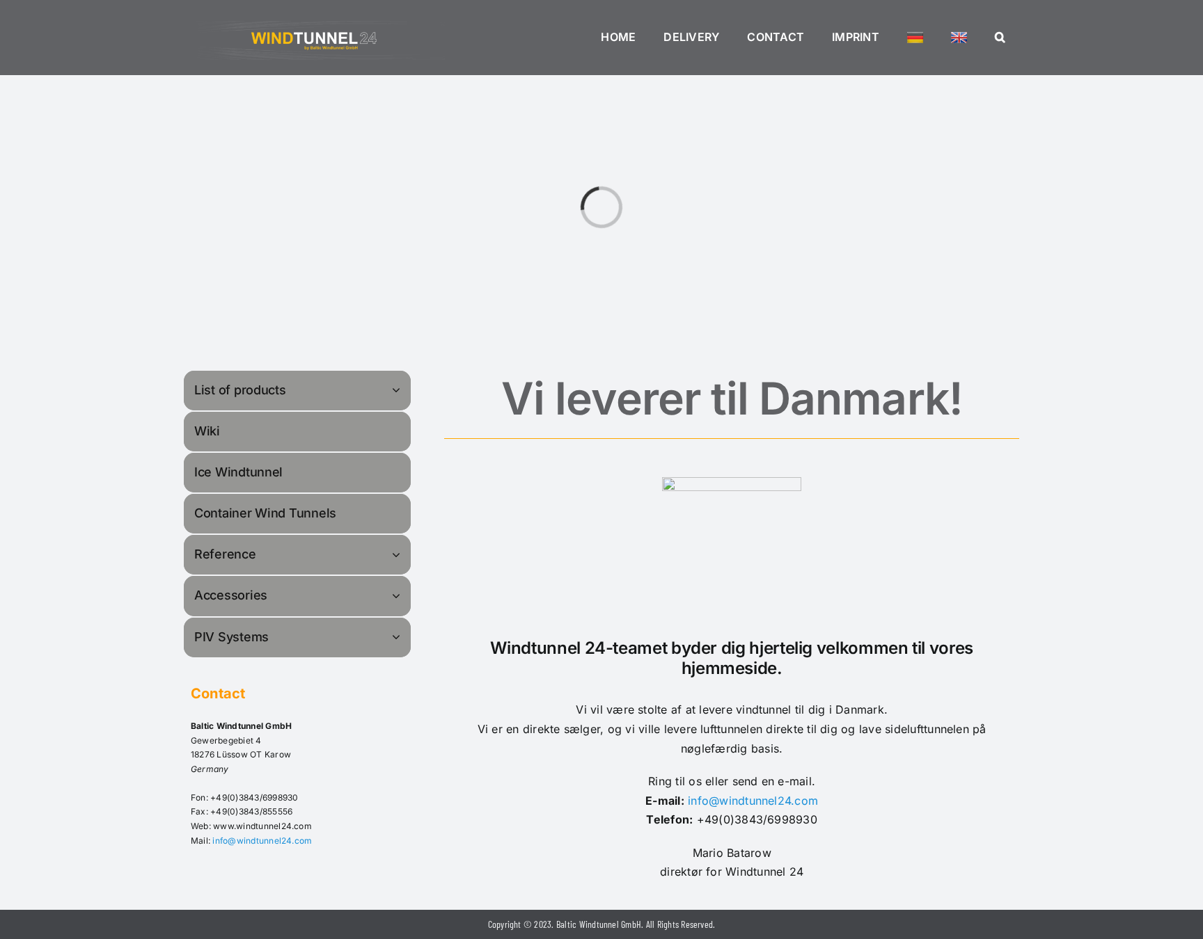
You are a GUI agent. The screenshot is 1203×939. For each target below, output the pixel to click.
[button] (1000, 37)
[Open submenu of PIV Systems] (398, 637)
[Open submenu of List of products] (398, 390)
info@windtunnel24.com (262, 840)
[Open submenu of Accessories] (398, 595)
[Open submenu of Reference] (398, 554)
